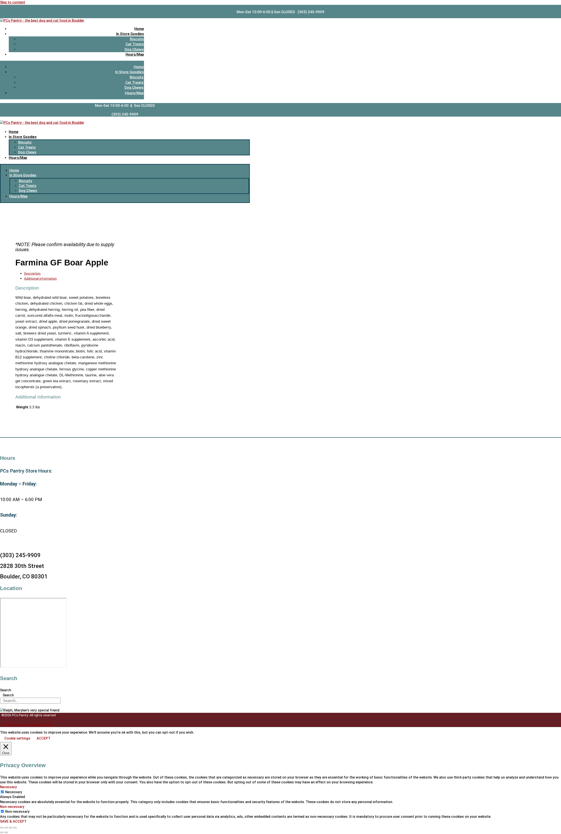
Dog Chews (134, 49)
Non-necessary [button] (12, 807)
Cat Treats (135, 44)
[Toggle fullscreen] (6, 827)
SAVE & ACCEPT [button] (13, 821)
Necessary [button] (8, 787)
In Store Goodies (130, 34)
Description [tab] (32, 274)
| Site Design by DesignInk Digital (27, 724)
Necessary (13, 792)
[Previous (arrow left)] (2, 832)
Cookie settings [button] (17, 738)
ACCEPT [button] (43, 738)
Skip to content (12, 2)
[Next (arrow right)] (6, 832)
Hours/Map (135, 54)
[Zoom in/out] (2, 827)
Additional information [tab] (40, 279)
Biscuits (137, 39)
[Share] (10, 827)
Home (139, 29)
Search (5, 690)
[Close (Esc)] (15, 827)
